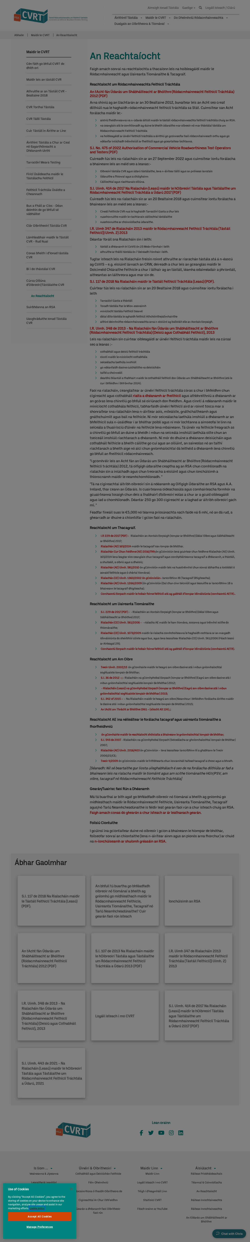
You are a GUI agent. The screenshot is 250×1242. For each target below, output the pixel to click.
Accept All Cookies (40, 1216)
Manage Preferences (40, 1227)
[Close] (71, 1189)
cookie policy (37, 1208)
